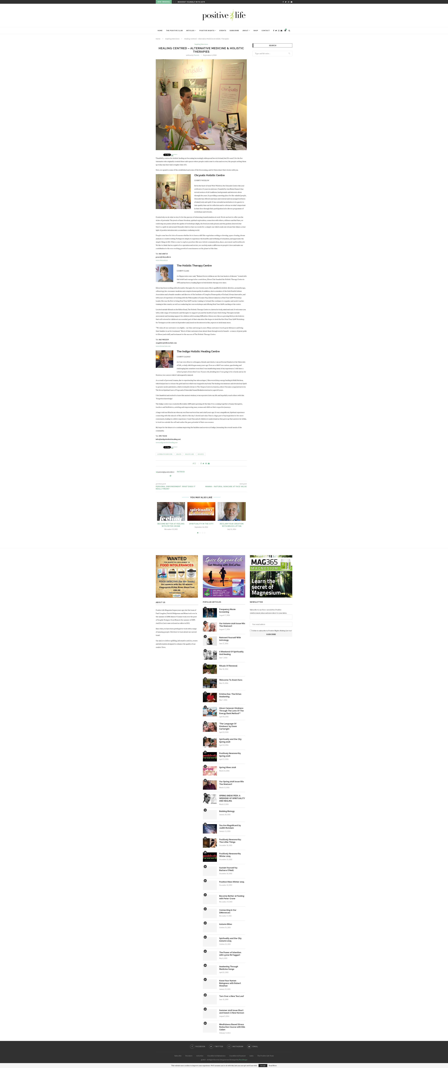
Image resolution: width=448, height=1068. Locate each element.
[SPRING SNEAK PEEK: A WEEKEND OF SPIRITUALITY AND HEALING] (210, 799)
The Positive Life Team (265, 1056)
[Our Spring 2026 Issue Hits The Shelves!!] (210, 785)
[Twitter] (285, 2)
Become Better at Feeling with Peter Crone (231, 897)
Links (252, 1056)
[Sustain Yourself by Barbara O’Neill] (210, 871)
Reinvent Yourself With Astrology (230, 638)
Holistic (201, 454)
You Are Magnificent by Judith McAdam (230, 826)
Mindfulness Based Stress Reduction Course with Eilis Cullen (232, 1027)
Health (178, 454)
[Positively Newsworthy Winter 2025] (210, 857)
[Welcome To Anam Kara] (210, 683)
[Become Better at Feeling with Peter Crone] (171, 511)
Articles (190, 30)
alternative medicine (164, 454)
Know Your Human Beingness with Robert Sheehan (230, 983)
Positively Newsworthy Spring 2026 (230, 754)
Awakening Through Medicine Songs (228, 967)
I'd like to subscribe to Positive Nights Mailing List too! (271, 630)
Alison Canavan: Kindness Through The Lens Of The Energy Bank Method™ (231, 711)
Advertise (199, 1056)
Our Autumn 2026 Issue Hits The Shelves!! (232, 624)
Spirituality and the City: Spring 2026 (230, 740)
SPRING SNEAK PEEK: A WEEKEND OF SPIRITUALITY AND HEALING (232, 798)
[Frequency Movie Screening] (210, 612)
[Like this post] (196, 463)
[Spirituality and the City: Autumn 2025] (210, 941)
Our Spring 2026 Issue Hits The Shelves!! (231, 782)
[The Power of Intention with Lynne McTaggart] (210, 956)
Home (160, 30)
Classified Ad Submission (216, 1056)
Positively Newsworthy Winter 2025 (230, 855)
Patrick (196, 55)
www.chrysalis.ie (162, 260)
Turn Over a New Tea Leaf (231, 996)
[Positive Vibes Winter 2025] (210, 885)
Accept (263, 1065)
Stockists (188, 1056)
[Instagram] (288, 2)
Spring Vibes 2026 (227, 767)
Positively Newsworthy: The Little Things (230, 840)
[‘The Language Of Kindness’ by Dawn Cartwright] (210, 727)
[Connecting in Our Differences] (210, 913)
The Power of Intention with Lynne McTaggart (230, 953)
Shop (256, 30)
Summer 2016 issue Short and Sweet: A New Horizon (231, 1011)
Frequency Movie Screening (227, 610)
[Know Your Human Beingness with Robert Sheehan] (210, 984)
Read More (273, 1065)
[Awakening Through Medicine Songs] (210, 970)
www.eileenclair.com (163, 346)
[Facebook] (283, 2)
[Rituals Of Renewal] (210, 669)
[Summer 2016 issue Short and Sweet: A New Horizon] (210, 1013)
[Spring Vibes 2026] (210, 771)
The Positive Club (174, 30)
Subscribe (234, 30)
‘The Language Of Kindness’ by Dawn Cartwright (228, 726)
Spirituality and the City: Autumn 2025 (230, 939)
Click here (173, 632)
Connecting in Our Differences (227, 911)
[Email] (291, 2)
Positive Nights (207, 30)
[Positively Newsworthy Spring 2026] (210, 756)
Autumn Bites (225, 924)
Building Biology (227, 811)
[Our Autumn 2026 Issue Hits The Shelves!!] (210, 627)
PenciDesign (243, 1060)
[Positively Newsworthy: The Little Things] (210, 843)
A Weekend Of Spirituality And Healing (231, 653)
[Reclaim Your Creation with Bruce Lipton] (232, 511)
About (245, 30)
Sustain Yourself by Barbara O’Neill (228, 869)
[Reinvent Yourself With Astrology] (210, 641)
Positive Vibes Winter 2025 (231, 882)
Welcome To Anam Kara (230, 680)
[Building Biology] (210, 814)
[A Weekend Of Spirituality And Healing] (210, 655)
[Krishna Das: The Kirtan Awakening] (210, 697)
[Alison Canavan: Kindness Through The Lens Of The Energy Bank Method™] (210, 711)
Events (222, 30)
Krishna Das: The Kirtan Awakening (194, 2)
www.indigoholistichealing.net (167, 442)
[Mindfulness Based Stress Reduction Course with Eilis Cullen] (210, 1028)
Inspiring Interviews (172, 39)
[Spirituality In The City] (201, 511)
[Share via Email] (209, 463)
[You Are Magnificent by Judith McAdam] (210, 829)
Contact (266, 30)
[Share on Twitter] (203, 463)
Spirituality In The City (201, 524)
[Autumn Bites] (210, 927)
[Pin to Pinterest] (206, 463)
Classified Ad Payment (237, 1056)
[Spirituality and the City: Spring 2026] (210, 742)
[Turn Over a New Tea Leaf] (210, 999)
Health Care (189, 454)
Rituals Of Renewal (228, 666)
